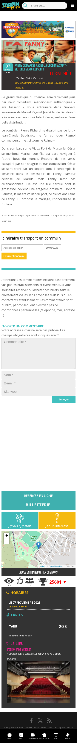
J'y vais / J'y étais (20, 526)
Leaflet (42, 566)
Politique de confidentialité (25, 727)
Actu (21, 738)
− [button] (6, 541)
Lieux (67, 738)
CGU (6, 727)
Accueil (10, 738)
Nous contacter (49, 727)
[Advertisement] (38, 453)
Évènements (32, 738)
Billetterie (38, 504)
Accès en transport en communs (38, 572)
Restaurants (44, 738)
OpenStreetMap (56, 566)
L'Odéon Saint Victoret (29, 78)
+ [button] (6, 535)
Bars (56, 738)
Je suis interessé (57, 526)
